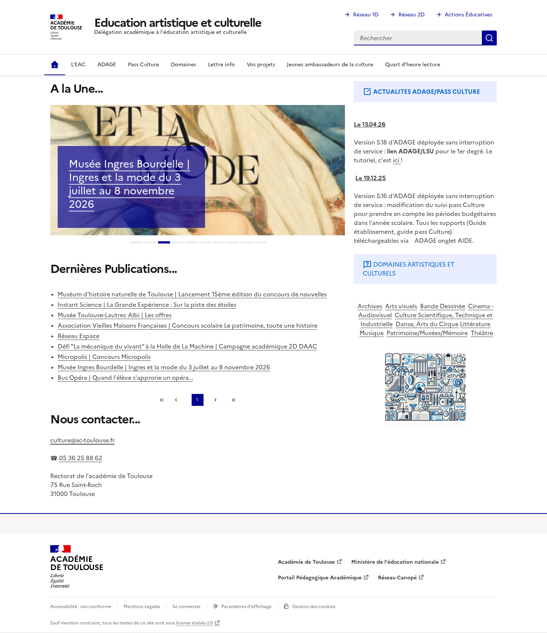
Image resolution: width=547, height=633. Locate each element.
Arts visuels (401, 306)
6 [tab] (205, 243)
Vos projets (261, 65)
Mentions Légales (142, 606)
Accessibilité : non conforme (80, 606)
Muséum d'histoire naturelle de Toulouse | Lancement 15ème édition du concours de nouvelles (192, 294)
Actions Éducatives (468, 15)
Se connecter (186, 606)
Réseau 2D (412, 15)
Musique (371, 332)
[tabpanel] (197, 170)
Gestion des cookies (313, 606)
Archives (370, 306)
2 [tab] (150, 243)
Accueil (54, 64)
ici (397, 160)
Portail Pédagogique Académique (320, 578)
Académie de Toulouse (306, 562)
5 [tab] (192, 243)
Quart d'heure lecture (412, 65)
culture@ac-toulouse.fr (82, 440)
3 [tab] (164, 243)
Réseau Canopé (397, 578)
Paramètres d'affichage (246, 606)
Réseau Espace (78, 335)
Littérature (475, 323)
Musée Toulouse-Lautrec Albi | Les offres (115, 315)
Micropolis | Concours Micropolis (104, 356)
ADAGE (106, 65)
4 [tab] (178, 243)
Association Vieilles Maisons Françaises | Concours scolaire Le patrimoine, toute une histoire (187, 325)
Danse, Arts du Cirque (427, 323)
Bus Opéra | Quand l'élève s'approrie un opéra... (125, 377)
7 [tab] (219, 243)
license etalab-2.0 (194, 623)
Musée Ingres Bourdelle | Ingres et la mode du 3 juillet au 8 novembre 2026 (129, 184)
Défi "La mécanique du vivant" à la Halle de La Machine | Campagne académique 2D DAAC (187, 346)
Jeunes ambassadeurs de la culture (330, 65)
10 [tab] (260, 243)
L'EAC (78, 65)
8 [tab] (233, 243)
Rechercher (489, 38)
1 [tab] (137, 243)
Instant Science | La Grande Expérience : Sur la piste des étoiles (147, 304)
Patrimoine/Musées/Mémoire (427, 332)
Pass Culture (143, 65)
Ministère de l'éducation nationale (395, 562)
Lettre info (221, 65)
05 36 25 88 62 (80, 458)
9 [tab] (247, 243)
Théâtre (482, 332)
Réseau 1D (365, 15)
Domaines (183, 65)
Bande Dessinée (442, 306)
